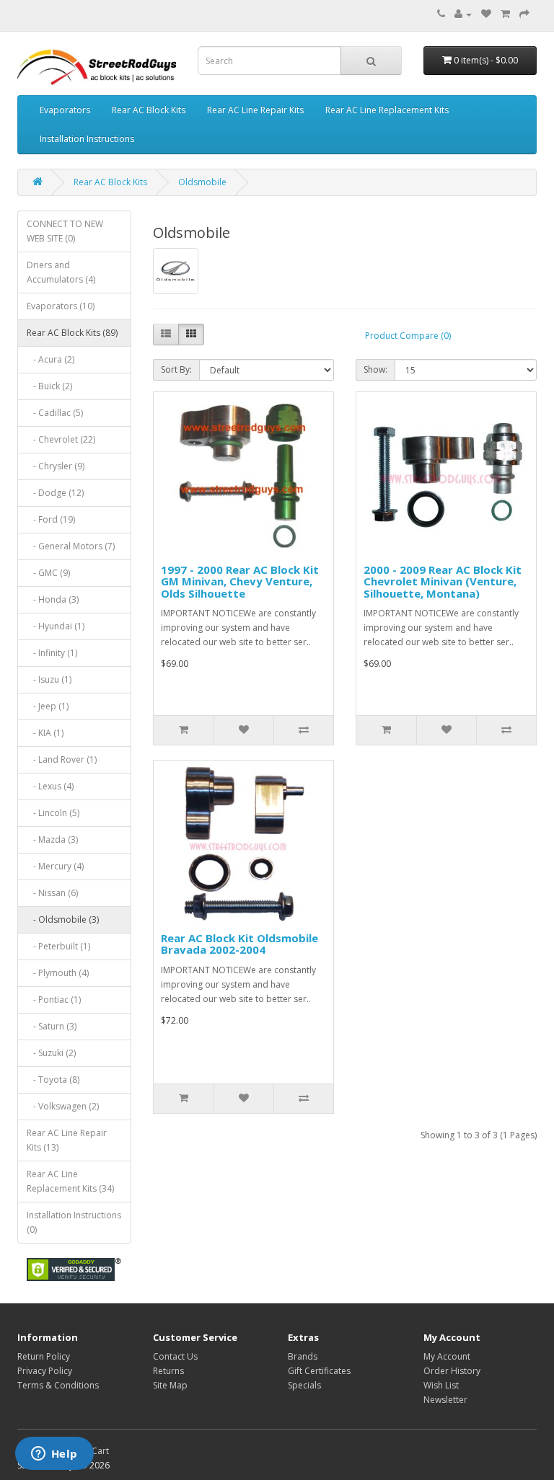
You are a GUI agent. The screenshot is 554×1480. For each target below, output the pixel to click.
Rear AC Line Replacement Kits (387, 110)
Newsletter (445, 1399)
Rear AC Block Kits (148, 110)
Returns (168, 1371)
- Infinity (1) (52, 653)
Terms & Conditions (58, 1385)
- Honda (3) (53, 599)
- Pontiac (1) (54, 999)
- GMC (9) (48, 573)
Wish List (441, 1385)
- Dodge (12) (55, 493)
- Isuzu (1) (49, 679)
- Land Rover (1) (62, 759)
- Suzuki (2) (51, 1053)
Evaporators (65, 110)
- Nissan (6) (52, 893)
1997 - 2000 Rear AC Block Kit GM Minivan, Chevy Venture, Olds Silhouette (240, 581)
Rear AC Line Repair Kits (255, 110)
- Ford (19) (51, 519)
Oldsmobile (202, 182)
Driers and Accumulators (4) (61, 272)
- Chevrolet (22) (61, 439)
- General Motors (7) (71, 546)
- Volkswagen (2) (63, 1106)
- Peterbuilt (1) (58, 946)
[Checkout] (524, 14)
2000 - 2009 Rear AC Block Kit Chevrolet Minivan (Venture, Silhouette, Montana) (443, 581)
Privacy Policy (44, 1371)
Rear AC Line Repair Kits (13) (67, 1140)
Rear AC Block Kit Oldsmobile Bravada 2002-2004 (239, 944)
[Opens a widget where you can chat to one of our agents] (54, 1455)
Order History (451, 1371)
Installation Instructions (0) (74, 1222)
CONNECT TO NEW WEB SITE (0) (65, 231)
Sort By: (176, 369)
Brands (302, 1356)
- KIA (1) (45, 733)
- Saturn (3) (51, 1026)
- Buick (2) (49, 386)
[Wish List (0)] (486, 14)
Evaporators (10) (60, 306)
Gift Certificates (319, 1371)
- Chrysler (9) (55, 466)
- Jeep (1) (48, 706)
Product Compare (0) (408, 335)
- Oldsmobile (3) (63, 919)
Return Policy (43, 1356)
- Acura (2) (50, 359)
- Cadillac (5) (55, 413)
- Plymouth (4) (58, 973)
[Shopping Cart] (505, 14)
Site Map (170, 1385)
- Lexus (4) (50, 786)
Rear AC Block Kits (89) (72, 333)
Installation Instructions (87, 139)
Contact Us (175, 1356)
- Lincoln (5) (53, 813)
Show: (375, 369)
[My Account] (463, 14)
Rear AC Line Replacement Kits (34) (70, 1181)
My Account (446, 1356)
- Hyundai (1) (55, 626)
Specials (304, 1385)
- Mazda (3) (52, 839)
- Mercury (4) (55, 866)
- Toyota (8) (53, 1079)
